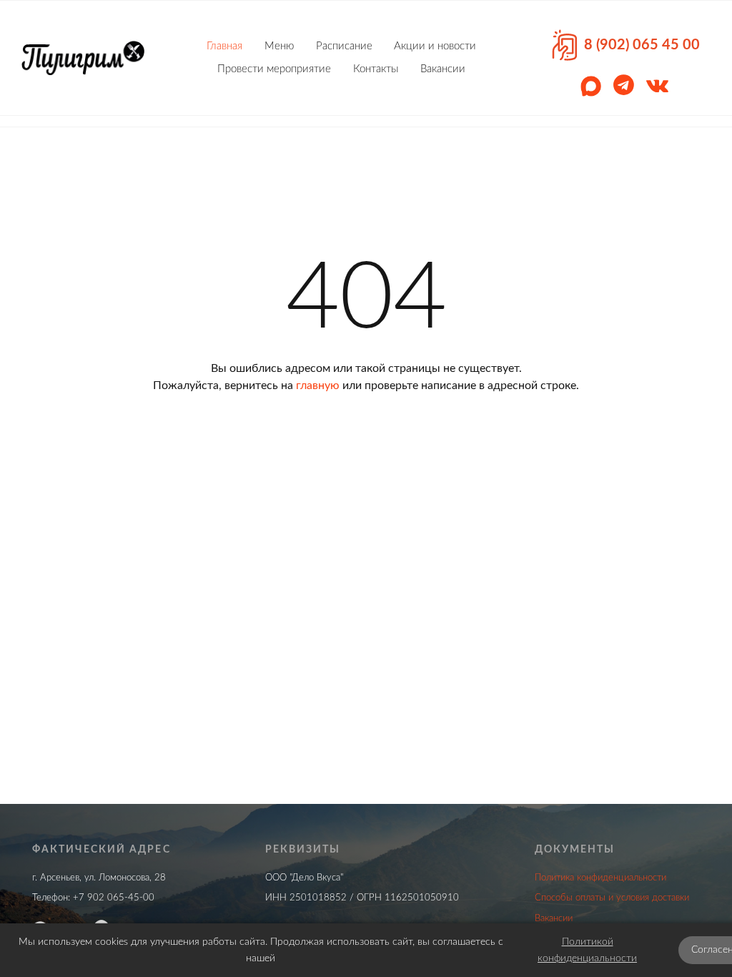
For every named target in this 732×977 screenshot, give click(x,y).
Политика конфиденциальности (600, 878)
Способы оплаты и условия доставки (612, 898)
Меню (279, 46)
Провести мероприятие (274, 69)
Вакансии (442, 69)
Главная (224, 46)
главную (318, 385)
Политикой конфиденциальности (587, 950)
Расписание (344, 46)
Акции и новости (435, 46)
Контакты (375, 69)
